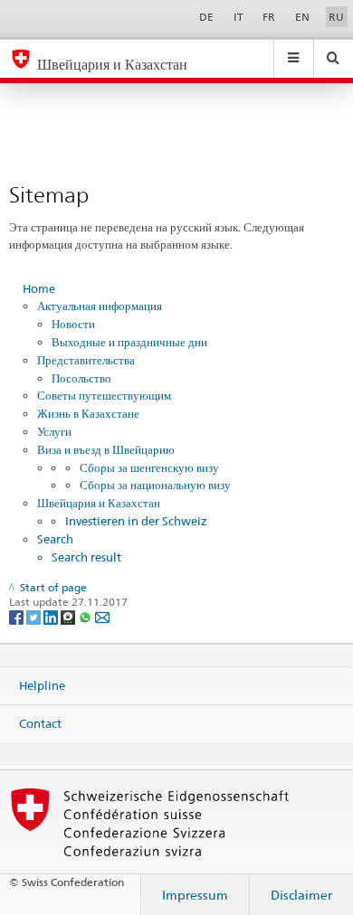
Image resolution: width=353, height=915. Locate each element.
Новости (73, 323)
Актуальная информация (99, 305)
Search (55, 539)
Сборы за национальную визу (155, 484)
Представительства (86, 360)
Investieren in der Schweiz (136, 521)
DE (206, 17)
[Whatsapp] (86, 616)
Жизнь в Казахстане (88, 413)
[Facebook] (17, 616)
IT (238, 17)
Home (39, 288)
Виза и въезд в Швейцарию (106, 449)
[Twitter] (34, 616)
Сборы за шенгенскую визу (149, 467)
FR (268, 17)
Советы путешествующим (104, 395)
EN (302, 17)
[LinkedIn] (52, 616)
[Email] (102, 616)
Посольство (81, 378)
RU (336, 17)
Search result (86, 557)
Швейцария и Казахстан (98, 502)
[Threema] (69, 616)
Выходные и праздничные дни (129, 342)
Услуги (54, 431)
